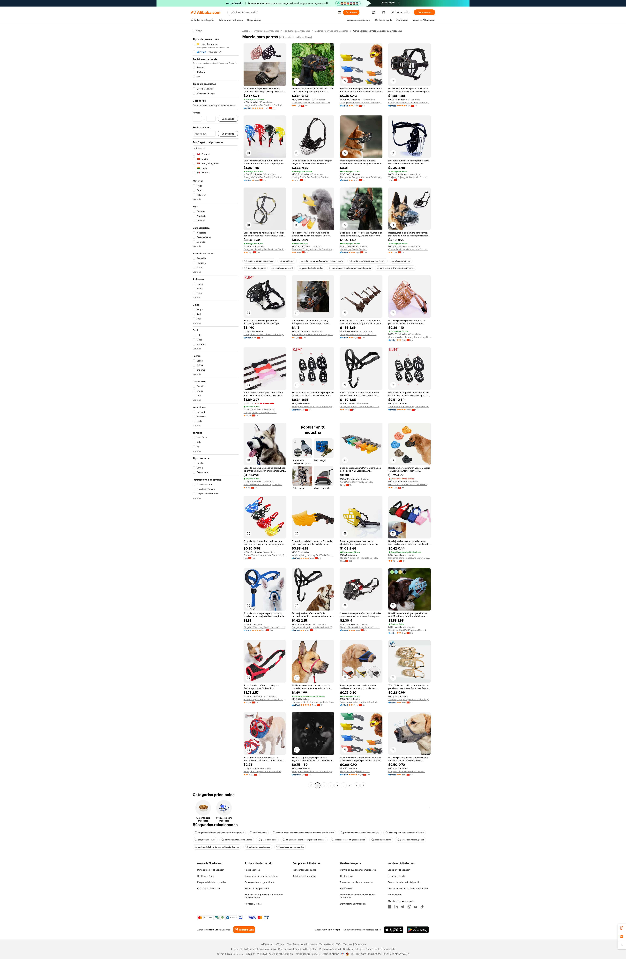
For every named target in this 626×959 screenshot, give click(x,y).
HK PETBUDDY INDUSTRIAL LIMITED (311, 102)
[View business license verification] (342, 954)
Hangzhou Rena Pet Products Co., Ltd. (263, 105)
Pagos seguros (252, 869)
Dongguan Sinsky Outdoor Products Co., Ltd (313, 702)
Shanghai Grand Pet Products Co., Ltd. (263, 177)
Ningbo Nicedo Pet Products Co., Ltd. (359, 558)
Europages (360, 944)
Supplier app (333, 929)
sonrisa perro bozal (284, 268)
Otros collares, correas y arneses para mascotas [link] (377, 31)
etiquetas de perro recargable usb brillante (306, 840)
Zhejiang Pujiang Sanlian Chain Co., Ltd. (408, 177)
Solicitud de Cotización (304, 876)
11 (357, 785)
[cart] (383, 13)
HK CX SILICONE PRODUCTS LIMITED (407, 484)
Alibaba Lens (213, 929)
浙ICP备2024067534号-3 (396, 954)
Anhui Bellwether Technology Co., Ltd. (263, 484)
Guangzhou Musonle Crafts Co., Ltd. (358, 334)
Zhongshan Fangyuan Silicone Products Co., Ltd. (361, 177)
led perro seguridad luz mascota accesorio (323, 261)
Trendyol (347, 944)
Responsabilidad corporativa (211, 882)
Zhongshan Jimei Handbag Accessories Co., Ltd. (409, 406)
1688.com (279, 944)
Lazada (313, 944)
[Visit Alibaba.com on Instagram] (409, 907)
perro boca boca (268, 840)
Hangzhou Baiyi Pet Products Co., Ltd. (407, 630)
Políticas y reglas (253, 903)
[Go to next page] (363, 785)
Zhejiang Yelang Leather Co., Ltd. (260, 412)
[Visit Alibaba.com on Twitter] (403, 907)
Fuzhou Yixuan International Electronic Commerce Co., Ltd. (265, 555)
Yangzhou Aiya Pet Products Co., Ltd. (358, 702)
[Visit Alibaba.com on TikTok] (422, 907)
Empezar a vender (397, 876)
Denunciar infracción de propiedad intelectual (357, 896)
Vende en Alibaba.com (399, 869)
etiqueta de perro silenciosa (260, 261)
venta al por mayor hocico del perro (369, 261)
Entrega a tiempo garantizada (259, 882)
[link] (622, 928)
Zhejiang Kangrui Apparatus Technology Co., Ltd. (409, 699)
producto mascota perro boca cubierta (361, 832)
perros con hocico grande (412, 840)
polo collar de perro (257, 268)
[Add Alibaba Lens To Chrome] (244, 929)
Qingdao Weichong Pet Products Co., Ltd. (264, 627)
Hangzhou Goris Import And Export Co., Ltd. (409, 558)
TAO (338, 944)
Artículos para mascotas (266, 31)
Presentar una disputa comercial (356, 882)
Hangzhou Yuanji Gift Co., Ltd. (355, 771)
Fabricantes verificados (304, 869)
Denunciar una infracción (353, 903)
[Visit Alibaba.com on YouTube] (416, 907)
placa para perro (402, 261)
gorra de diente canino (312, 268)
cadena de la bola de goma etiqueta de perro (218, 847)
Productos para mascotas (297, 31)
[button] (340, 12)
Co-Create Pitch (205, 876)
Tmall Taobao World (297, 944)
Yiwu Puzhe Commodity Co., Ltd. (356, 482)
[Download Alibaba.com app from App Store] (393, 929)
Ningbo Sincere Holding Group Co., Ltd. (360, 627)
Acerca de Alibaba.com (209, 863)
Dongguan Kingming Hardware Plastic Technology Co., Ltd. (313, 627)
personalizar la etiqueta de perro (350, 840)
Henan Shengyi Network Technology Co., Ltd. (313, 334)
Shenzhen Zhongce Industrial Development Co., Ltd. (313, 249)
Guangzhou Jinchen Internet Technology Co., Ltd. (361, 102)
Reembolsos (346, 888)
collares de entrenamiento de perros (397, 268)
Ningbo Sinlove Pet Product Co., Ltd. (406, 771)
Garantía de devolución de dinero (261, 876)
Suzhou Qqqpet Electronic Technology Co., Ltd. (265, 699)
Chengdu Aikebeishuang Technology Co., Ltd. (409, 337)
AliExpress (266, 944)
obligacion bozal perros (259, 847)
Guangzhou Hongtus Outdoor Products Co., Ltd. (409, 102)
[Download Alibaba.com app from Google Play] (418, 929)
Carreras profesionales (208, 888)
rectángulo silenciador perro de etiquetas (351, 268)
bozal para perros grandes (292, 847)
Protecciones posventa (257, 888)
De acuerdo (228, 118)
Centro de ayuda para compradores (358, 869)
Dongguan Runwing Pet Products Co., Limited (265, 249)
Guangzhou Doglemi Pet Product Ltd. (262, 771)
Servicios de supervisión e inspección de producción (264, 896)
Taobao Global (326, 944)
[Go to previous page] (311, 785)
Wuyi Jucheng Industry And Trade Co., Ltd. (313, 555)
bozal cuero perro (383, 840)
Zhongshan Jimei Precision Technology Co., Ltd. (265, 334)
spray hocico (289, 261)
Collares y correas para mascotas (331, 31)
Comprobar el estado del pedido (404, 882)
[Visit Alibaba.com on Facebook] (390, 907)
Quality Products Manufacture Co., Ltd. (408, 249)
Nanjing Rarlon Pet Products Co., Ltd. (310, 177)
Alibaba (246, 31)
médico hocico (260, 832)
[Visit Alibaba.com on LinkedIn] (396, 907)
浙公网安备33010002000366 (366, 954)
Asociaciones (394, 894)
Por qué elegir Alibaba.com (210, 869)
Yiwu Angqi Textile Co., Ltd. (353, 249)
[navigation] (215, 408)
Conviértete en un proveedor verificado (408, 888)
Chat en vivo (346, 876)
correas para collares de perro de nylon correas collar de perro (305, 832)
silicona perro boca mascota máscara (406, 832)
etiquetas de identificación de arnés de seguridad (221, 832)
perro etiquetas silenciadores (238, 840)
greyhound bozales (206, 840)
